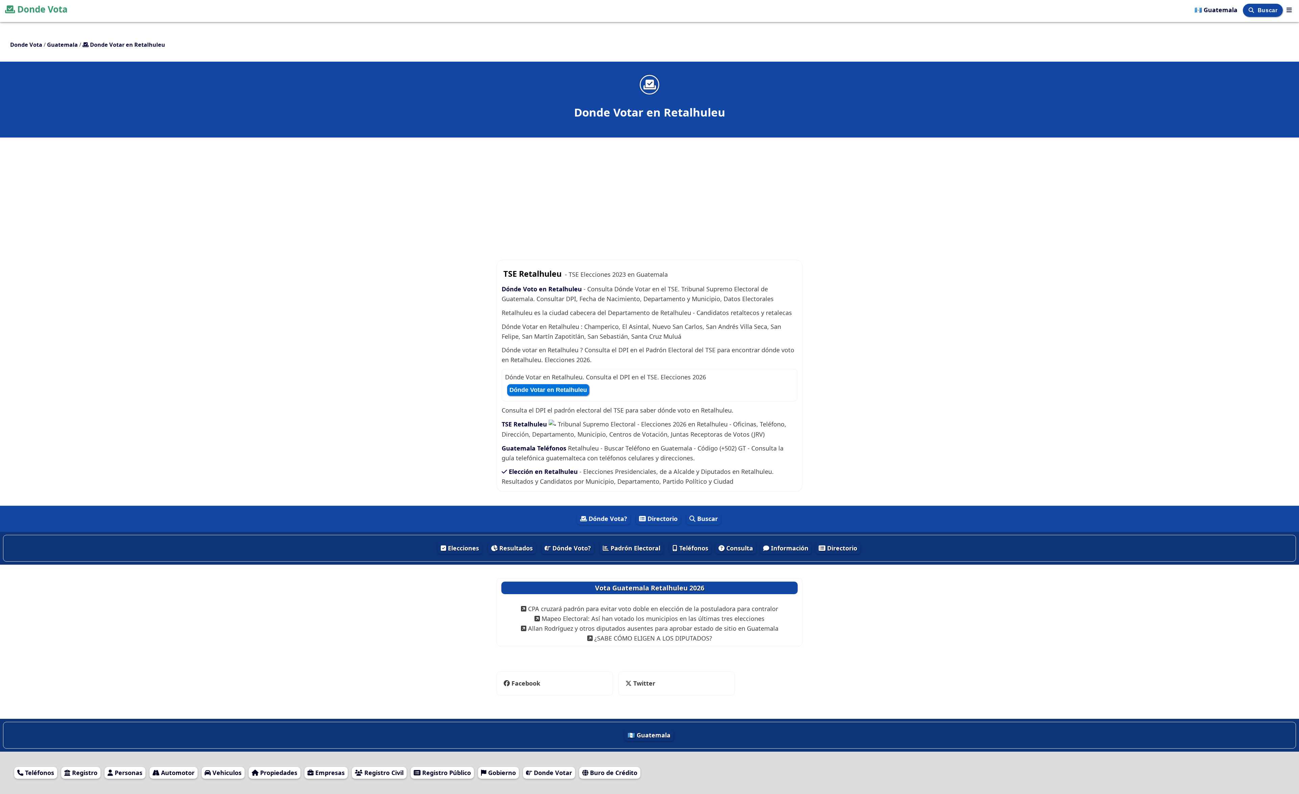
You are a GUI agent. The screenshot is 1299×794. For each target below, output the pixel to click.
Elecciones (462, 548)
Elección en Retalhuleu (543, 471)
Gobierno (501, 773)
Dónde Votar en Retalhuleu (548, 389)
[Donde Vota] (1289, 10)
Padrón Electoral (634, 548)
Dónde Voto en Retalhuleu (543, 289)
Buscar (1268, 10)
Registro (83, 773)
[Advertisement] (649, 187)
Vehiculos (226, 773)
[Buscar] (1252, 10)
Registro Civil (383, 773)
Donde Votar (552, 773)
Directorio (662, 519)
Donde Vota (42, 9)
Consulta (739, 548)
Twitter (640, 683)
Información (788, 548)
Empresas (329, 773)
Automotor (177, 773)
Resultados (515, 548)
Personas (127, 773)
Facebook (526, 683)
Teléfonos (693, 548)
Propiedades (277, 773)
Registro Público (445, 773)
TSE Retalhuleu (525, 424)
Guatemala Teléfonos (534, 448)
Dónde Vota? (607, 519)
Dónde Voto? (571, 548)
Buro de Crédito (612, 773)
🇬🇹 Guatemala (1216, 10)
